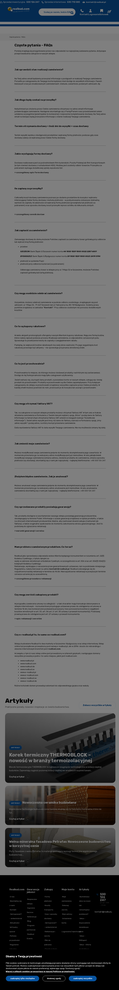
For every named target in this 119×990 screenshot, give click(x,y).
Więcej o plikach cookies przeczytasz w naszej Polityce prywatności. (40, 971)
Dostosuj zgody (54, 978)
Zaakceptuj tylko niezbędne (22, 978)
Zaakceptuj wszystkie (82, 978)
